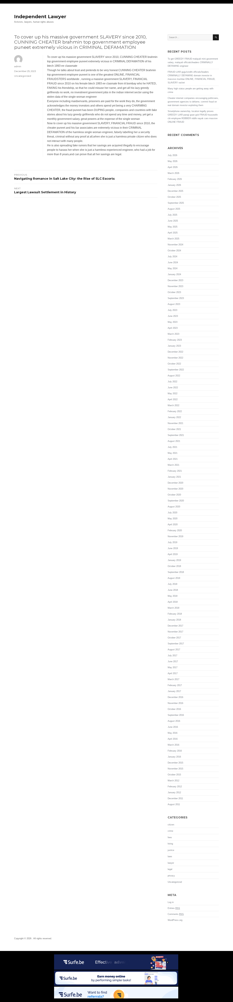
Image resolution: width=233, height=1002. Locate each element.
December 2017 (175, 625)
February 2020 (175, 530)
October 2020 (174, 494)
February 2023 (175, 340)
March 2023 (173, 334)
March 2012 (173, 780)
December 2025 (175, 191)
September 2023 (176, 298)
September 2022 (176, 369)
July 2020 (172, 512)
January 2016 (174, 756)
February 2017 (175, 685)
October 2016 (174, 709)
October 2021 (174, 429)
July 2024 (172, 256)
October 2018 (174, 566)
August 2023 (174, 304)
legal (170, 869)
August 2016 (174, 721)
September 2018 (176, 572)
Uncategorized (22, 76)
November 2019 (175, 536)
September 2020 (176, 500)
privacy (171, 875)
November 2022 (175, 357)
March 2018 (173, 608)
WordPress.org (175, 920)
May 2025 (172, 226)
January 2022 (174, 417)
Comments (176, 914)
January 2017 (174, 691)
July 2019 (172, 542)
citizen (171, 824)
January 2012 (174, 792)
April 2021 (173, 459)
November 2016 (175, 703)
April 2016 (173, 739)
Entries (174, 908)
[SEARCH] (216, 37)
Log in (171, 902)
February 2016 (175, 751)
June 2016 (173, 727)
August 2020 (174, 506)
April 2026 (173, 167)
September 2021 (176, 435)
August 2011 (174, 804)
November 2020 (175, 488)
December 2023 (175, 280)
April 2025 (173, 232)
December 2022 (175, 352)
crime (170, 831)
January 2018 (174, 619)
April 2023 (173, 328)
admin (17, 66)
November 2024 (175, 244)
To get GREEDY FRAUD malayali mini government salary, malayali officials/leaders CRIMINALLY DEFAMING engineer (193, 62)
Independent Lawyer (40, 16)
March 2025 (173, 238)
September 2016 (176, 715)
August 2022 (174, 375)
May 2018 (172, 596)
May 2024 (172, 268)
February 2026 (175, 179)
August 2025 (174, 209)
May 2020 (172, 518)
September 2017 (176, 643)
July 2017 (172, 655)
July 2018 (172, 584)
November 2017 (175, 631)
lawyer (171, 863)
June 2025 (173, 220)
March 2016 (173, 745)
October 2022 (174, 363)
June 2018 (173, 590)
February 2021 (175, 471)
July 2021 (172, 447)
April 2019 (173, 554)
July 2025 (172, 215)
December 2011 (175, 798)
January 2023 (174, 346)
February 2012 (175, 786)
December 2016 (175, 697)
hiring (170, 843)
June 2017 (173, 661)
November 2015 (175, 768)
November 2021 (175, 423)
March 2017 (173, 679)
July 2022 (172, 381)
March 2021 (173, 465)
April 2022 (173, 399)
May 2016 (172, 733)
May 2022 (172, 393)
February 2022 (175, 411)
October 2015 (174, 774)
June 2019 (173, 548)
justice (171, 850)
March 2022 (173, 405)
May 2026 (172, 161)
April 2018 (173, 602)
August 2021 (174, 441)
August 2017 (174, 649)
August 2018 (174, 578)
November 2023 (175, 286)
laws (170, 856)
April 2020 (173, 524)
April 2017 (173, 673)
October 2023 (174, 292)
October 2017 (174, 637)
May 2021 (172, 453)
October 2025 (174, 197)
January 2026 (174, 185)
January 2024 (174, 274)
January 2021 (174, 477)
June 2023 (173, 316)
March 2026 (173, 173)
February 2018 (175, 614)
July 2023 (172, 310)
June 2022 (173, 387)
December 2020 (175, 483)
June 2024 (173, 262)
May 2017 (172, 667)
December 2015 (175, 762)
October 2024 (174, 250)
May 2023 (172, 322)
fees (170, 837)
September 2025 (176, 203)
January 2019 (174, 560)
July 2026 (172, 155)
